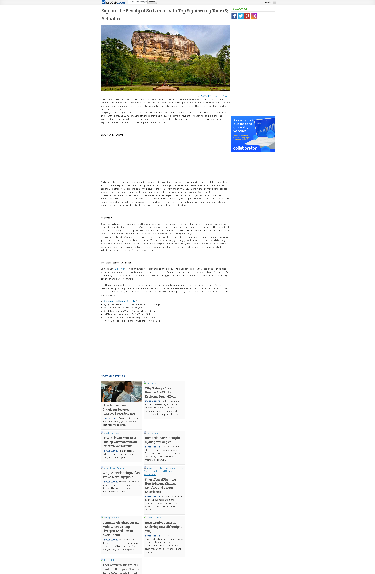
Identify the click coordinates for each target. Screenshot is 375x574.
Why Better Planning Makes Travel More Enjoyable (121, 474)
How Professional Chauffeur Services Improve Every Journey (119, 409)
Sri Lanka (119, 268)
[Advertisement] (165, 157)
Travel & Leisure (222, 95)
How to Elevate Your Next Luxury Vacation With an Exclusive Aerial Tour (120, 441)
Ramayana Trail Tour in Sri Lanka (119, 301)
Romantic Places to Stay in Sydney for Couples (162, 439)
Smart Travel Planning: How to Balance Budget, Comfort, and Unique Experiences (160, 485)
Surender (206, 95)
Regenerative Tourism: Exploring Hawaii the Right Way (163, 526)
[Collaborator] (253, 150)
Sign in (268, 2)
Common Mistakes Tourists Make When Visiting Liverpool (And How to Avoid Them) (121, 528)
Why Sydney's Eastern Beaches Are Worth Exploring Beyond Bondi (161, 392)
